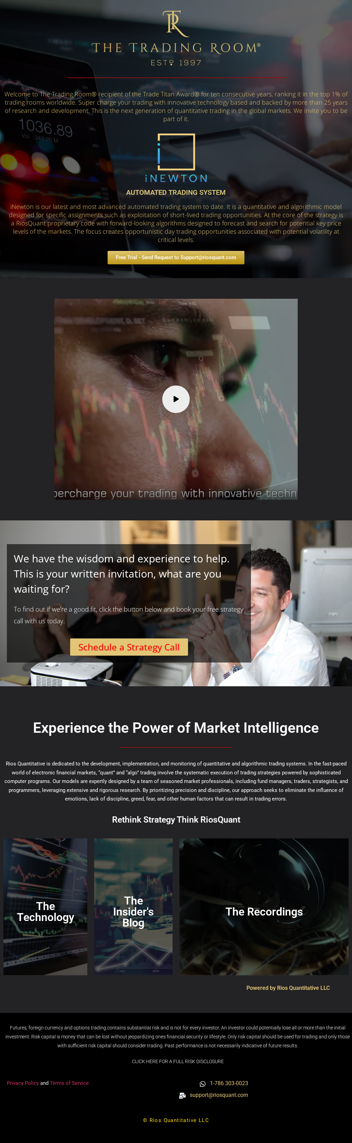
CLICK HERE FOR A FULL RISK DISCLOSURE (178, 1061)
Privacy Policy (23, 1083)
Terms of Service (69, 1083)
